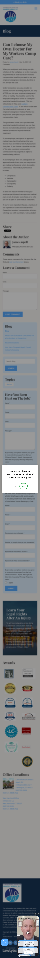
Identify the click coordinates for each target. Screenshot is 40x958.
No (16, 486)
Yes (23, 486)
